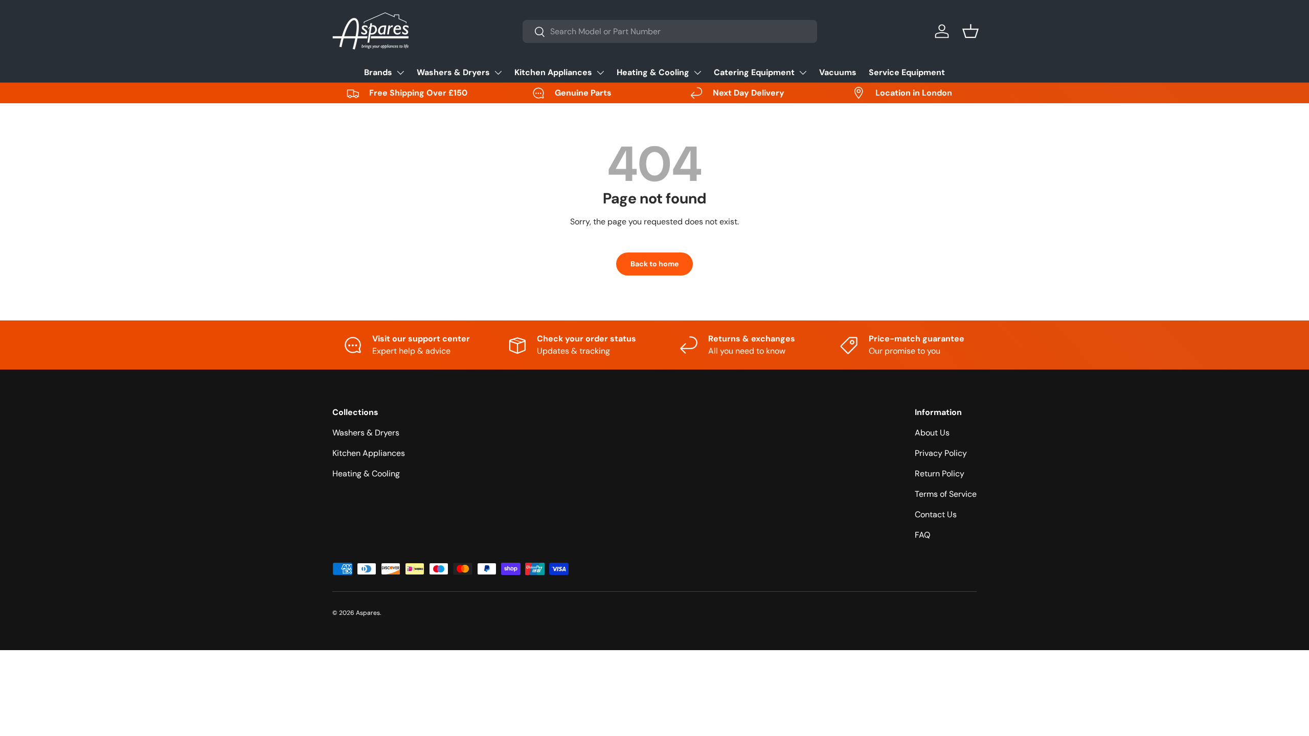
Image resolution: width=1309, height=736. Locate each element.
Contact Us (936, 514)
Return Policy (939, 473)
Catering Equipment (754, 72)
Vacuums (837, 72)
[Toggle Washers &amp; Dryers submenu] (498, 72)
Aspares (368, 613)
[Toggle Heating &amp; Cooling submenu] (697, 72)
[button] (970, 31)
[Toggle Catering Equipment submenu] (803, 72)
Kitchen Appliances (553, 72)
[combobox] (670, 31)
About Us (932, 432)
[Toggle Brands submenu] (400, 72)
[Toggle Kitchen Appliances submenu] (600, 72)
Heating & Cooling (653, 72)
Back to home (654, 263)
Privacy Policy (941, 453)
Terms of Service (946, 494)
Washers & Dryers (453, 72)
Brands (378, 72)
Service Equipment (907, 72)
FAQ (922, 535)
